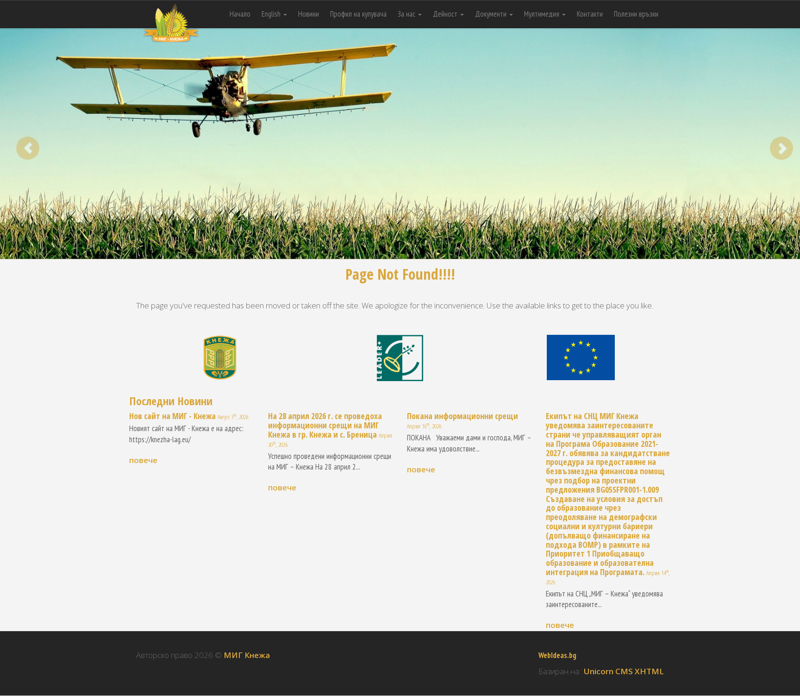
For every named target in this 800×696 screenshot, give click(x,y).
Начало (240, 14)
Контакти (590, 14)
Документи (491, 14)
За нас (407, 14)
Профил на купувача (358, 14)
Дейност (446, 14)
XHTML (649, 671)
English (272, 14)
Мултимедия (542, 14)
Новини (308, 14)
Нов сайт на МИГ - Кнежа (172, 415)
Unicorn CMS (608, 671)
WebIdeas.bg (557, 655)
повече (143, 460)
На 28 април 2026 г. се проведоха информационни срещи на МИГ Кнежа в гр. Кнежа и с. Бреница (325, 425)
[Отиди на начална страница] (171, 11)
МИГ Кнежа (247, 655)
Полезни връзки (636, 14)
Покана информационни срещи (462, 415)
